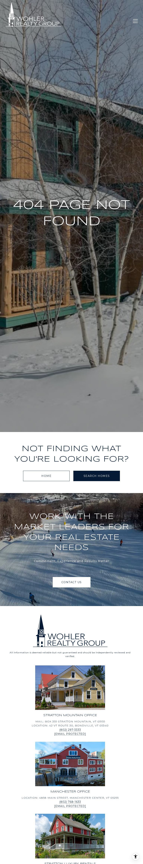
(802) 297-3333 (70, 729)
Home (46, 476)
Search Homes (97, 476)
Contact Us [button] (71, 582)
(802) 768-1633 (70, 802)
